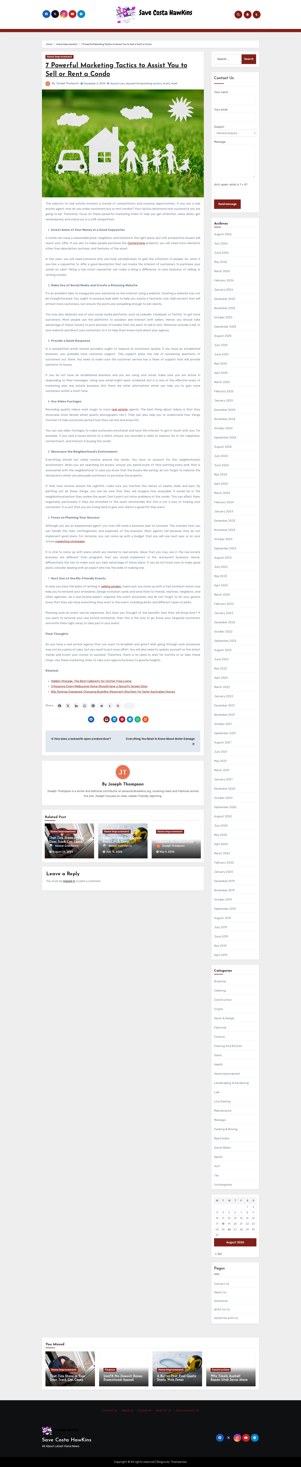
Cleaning (220, 990)
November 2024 (225, 419)
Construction (223, 999)
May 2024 (220, 474)
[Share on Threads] (118, 705)
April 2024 (221, 483)
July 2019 (220, 927)
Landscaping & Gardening (231, 1083)
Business (220, 981)
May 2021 (220, 761)
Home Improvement (59, 56)
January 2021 (223, 779)
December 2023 (224, 520)
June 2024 (221, 465)
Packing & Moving (226, 1129)
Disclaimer (221, 1301)
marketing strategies (70, 541)
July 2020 (221, 825)
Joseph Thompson (67, 83)
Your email (221, 109)
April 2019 (220, 955)
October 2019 (223, 899)
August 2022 (223, 650)
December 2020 (225, 788)
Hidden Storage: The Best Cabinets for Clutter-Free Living (91, 681)
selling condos (111, 586)
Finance (219, 1036)
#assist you (117, 83)
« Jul (218, 1254)
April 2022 (221, 677)
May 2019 (220, 945)
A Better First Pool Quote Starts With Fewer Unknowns (122, 841)
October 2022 (223, 631)
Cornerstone (136, 243)
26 (229, 1229)
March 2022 (222, 687)
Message (219, 141)
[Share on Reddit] (101, 705)
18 (223, 1223)
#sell (174, 83)
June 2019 (221, 936)
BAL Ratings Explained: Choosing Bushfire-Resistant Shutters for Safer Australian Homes (113, 691)
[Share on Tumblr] (109, 705)
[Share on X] (68, 705)
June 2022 (221, 659)
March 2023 (222, 594)
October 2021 (223, 724)
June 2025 (221, 354)
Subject (219, 126)
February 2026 (224, 280)
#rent (166, 83)
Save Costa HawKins (66, 1440)
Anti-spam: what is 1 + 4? (231, 184)
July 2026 (221, 243)
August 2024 (223, 446)
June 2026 (221, 252)
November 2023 (224, 530)
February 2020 (224, 862)
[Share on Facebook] (59, 705)
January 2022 (223, 696)
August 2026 (223, 234)
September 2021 (225, 733)
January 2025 (223, 400)
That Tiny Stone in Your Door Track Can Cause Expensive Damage (66, 841)
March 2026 (222, 271)
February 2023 (224, 604)
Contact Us (221, 1283)
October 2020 (223, 798)
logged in (69, 881)
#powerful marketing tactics (144, 83)
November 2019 (224, 890)
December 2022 (225, 622)
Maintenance (222, 1110)
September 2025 (225, 326)
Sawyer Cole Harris (66, 845)
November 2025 (224, 308)
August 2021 (222, 742)
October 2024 (223, 428)
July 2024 (221, 456)
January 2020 (223, 872)
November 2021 (224, 714)
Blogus (161, 1462)
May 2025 (220, 363)
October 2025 (223, 317)
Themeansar (178, 1462)
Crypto (218, 1009)
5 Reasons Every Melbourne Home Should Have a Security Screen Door (99, 686)
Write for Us (222, 1309)
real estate (120, 409)
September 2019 (225, 908)
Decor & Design (224, 1018)
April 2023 (221, 585)
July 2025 (221, 345)
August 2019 (222, 918)
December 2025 (224, 299)
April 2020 (221, 844)
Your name (221, 92)
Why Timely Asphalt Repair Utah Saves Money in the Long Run (230, 1380)
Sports (218, 1157)
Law (217, 1092)
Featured (220, 1027)
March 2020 (222, 853)
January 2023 (223, 613)
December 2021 (224, 705)
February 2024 (224, 502)
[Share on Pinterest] (93, 705)
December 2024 (225, 409)
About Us (220, 1292)
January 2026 (223, 289)
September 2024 (225, 437)
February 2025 (224, 391)
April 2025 (221, 373)
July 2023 (221, 567)
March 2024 (222, 493)
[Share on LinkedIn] (76, 705)
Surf (217, 1166)
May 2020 (220, 835)
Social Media (222, 1147)
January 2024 (223, 511)
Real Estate (221, 1138)
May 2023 (220, 576)
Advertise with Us (226, 1318)
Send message (227, 204)
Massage (220, 1120)
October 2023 (223, 539)
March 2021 (222, 770)
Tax (216, 1175)
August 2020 (223, 816)
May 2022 (220, 668)
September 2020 (225, 807)
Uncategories (223, 1184)
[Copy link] (129, 705)
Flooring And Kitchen (228, 1046)
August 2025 (223, 336)
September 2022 (225, 640)
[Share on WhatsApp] (84, 705)
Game (218, 1055)
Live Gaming (222, 1101)
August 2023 (223, 557)
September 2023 (225, 548)
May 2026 (220, 262)
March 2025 (222, 382)
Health (218, 1064)
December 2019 (224, 881)
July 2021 (220, 751)
